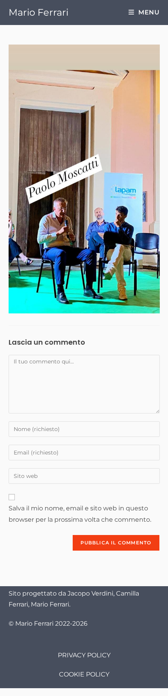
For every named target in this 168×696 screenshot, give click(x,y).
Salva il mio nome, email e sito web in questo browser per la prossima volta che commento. (80, 514)
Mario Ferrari (38, 12)
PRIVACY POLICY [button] (84, 655)
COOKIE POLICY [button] (84, 674)
